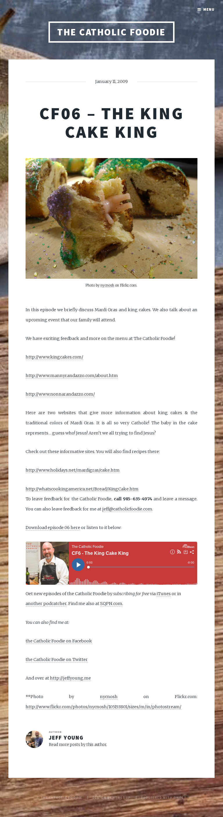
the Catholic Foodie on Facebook (59, 641)
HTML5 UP (121, 797)
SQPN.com (111, 603)
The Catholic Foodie (111, 32)
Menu (209, 9)
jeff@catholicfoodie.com (127, 509)
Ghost (179, 797)
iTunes (164, 593)
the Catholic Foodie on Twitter (57, 659)
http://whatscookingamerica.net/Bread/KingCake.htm (82, 489)
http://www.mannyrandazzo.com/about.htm (72, 375)
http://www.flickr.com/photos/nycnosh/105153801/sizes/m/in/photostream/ (103, 706)
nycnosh (107, 285)
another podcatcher (46, 603)
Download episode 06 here (53, 527)
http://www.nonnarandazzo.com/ (60, 394)
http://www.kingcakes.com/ (54, 357)
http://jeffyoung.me (70, 678)
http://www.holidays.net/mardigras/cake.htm (73, 470)
